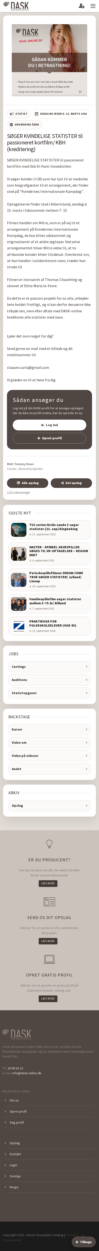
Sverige (15, 1176)
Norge (14, 1187)
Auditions (19, 680)
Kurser (17, 729)
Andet (16, 769)
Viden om (19, 742)
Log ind (52, 425)
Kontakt (15, 1154)
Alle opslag (30, 483)
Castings (19, 666)
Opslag (17, 805)
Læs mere (48, 883)
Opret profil (52, 438)
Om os (14, 1100)
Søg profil (17, 1122)
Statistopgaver (24, 693)
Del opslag (74, 483)
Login (13, 1165)
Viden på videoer (25, 756)
